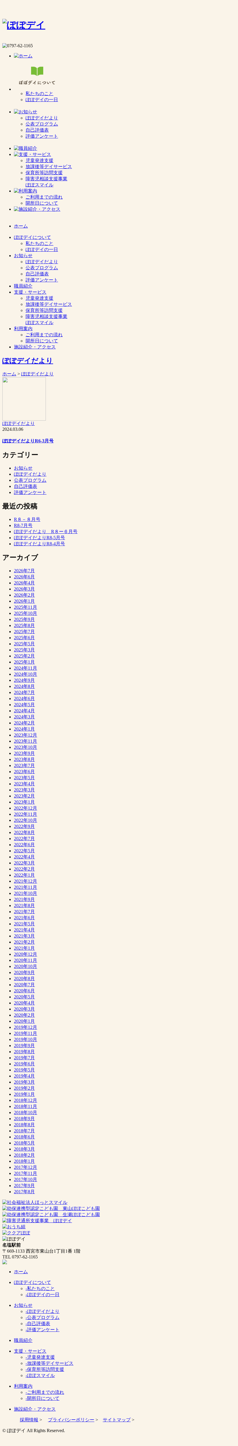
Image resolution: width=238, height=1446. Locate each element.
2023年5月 (24, 777)
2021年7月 (24, 911)
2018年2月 (24, 1155)
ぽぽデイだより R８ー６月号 (45, 531)
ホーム (9, 373)
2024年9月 (24, 680)
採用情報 (29, 1419)
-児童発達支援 (40, 1357)
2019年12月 (25, 1027)
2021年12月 (25, 881)
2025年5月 (24, 643)
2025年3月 (24, 649)
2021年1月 (24, 948)
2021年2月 (24, 942)
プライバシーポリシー (71, 1419)
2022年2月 (24, 868)
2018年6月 (24, 1136)
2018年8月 (24, 1124)
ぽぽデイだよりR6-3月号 (28, 440)
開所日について (42, 203)
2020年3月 (24, 1009)
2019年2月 (24, 1088)
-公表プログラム (42, 1317)
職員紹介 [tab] (23, 286)
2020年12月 (25, 954)
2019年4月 (24, 1075)
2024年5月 (24, 704)
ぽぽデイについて (32, 1282)
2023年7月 (24, 765)
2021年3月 (24, 935)
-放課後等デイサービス (49, 1363)
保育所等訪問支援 (44, 172)
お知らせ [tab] (23, 255)
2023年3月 (24, 789)
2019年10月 (25, 1039)
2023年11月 (25, 741)
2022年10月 (25, 820)
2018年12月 (25, 1100)
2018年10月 (25, 1112)
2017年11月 (25, 1173)
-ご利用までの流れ (45, 1392)
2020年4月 (24, 1002)
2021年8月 (24, 905)
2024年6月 (24, 698)
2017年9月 (24, 1185)
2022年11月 (25, 814)
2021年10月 (25, 893)
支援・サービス (30, 1351)
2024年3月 (24, 716)
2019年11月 (25, 1033)
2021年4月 (24, 929)
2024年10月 (25, 674)
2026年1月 (24, 601)
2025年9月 (24, 619)
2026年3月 (24, 588)
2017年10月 (25, 1179)
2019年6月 (24, 1063)
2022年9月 (24, 826)
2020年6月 (24, 990)
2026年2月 (24, 595)
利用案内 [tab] (23, 328)
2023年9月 (24, 753)
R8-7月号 (23, 525)
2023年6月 (24, 771)
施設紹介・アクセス (35, 1409)
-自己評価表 (38, 1323)
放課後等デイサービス (49, 166)
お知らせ (23, 468)
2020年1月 (24, 1021)
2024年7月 (24, 692)
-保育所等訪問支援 (45, 1369)
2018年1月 (24, 1161)
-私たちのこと (40, 1288)
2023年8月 (24, 759)
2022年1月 (24, 875)
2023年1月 (24, 802)
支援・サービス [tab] (30, 292)
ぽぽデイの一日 (42, 99)
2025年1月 (24, 662)
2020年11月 (25, 960)
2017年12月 (25, 1167)
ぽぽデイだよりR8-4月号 (39, 543)
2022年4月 (24, 856)
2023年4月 (24, 783)
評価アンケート (42, 136)
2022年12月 (25, 808)
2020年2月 (24, 1015)
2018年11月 (25, 1106)
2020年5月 (24, 996)
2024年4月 (24, 710)
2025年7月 (24, 631)
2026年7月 (24, 570)
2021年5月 (24, 923)
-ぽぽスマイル (40, 1375)
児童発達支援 (39, 160)
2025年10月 (25, 613)
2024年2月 (24, 722)
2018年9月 (24, 1118)
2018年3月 (24, 1149)
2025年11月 (25, 607)
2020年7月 (24, 984)
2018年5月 (24, 1142)
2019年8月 (24, 1051)
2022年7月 (24, 838)
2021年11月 (25, 887)
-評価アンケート (42, 1329)
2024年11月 (25, 668)
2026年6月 (24, 576)
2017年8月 (24, 1191)
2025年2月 (24, 655)
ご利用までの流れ (44, 197)
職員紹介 (23, 1340)
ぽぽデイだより (42, 117)
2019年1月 (24, 1094)
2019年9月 (24, 1045)
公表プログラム (42, 123)
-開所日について (42, 1398)
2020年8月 (24, 978)
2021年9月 (24, 899)
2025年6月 (24, 637)
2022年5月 (24, 850)
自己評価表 (37, 130)
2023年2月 (24, 795)
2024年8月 (24, 686)
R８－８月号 (27, 519)
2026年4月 (24, 582)
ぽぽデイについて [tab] (32, 237)
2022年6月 (24, 844)
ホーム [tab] (21, 226)
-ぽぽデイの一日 (42, 1294)
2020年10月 (25, 966)
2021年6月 (24, 917)
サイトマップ (117, 1419)
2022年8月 (24, 832)
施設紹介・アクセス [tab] (35, 346)
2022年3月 (24, 862)
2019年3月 (24, 1082)
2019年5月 (24, 1069)
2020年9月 (24, 972)
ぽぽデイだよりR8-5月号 (39, 537)
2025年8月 (24, 625)
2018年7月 (24, 1130)
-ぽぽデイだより (42, 1311)
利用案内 (23, 1386)
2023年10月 (25, 747)
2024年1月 (24, 728)
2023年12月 (25, 735)
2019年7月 (24, 1057)
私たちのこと (39, 93)
